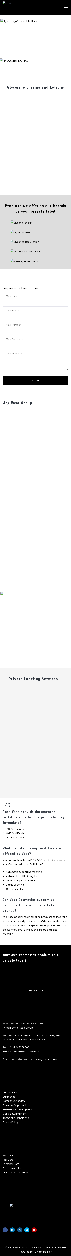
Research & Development (18, 1109)
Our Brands (9, 1096)
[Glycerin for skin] (35, 222)
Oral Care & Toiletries (15, 1172)
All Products (18, 72)
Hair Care (8, 1159)
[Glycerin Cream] (35, 232)
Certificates (10, 1092)
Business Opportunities (17, 1105)
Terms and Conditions (16, 1118)
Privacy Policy (10, 1122)
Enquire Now (53, 72)
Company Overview (14, 1100)
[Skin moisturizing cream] (35, 251)
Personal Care (11, 1164)
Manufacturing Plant (14, 1113)
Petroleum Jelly (12, 1168)
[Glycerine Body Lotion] (35, 242)
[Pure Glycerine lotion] (35, 261)
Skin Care (8, 1155)
